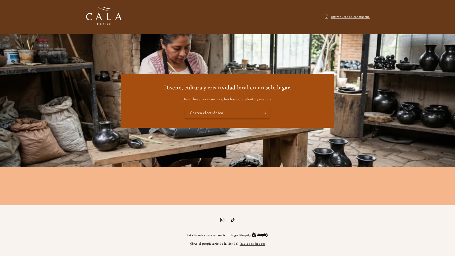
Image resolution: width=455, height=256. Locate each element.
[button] (347, 17)
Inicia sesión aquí (252, 244)
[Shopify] (260, 235)
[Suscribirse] (264, 112)
